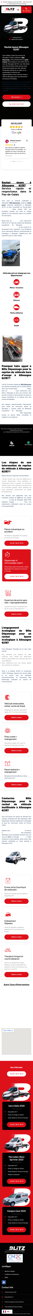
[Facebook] (4, 1282)
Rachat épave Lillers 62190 (10, 996)
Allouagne (10, 77)
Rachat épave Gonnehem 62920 (12, 1020)
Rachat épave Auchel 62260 (11, 1004)
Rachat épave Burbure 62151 (11, 993)
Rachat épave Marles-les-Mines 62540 (14, 1000)
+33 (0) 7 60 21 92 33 (17, 831)
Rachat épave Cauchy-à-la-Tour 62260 (14, 1012)
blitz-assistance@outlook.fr (11, 833)
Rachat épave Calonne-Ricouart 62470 (14, 1016)
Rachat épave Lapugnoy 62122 (12, 989)
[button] (18, 9)
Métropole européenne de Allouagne (16, 226)
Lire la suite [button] (8, 156)
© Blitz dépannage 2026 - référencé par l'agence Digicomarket (16, 1313)
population (19, 502)
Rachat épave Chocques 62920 (12, 1008)
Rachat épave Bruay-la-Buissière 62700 (14, 1024)
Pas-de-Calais (6, 209)
